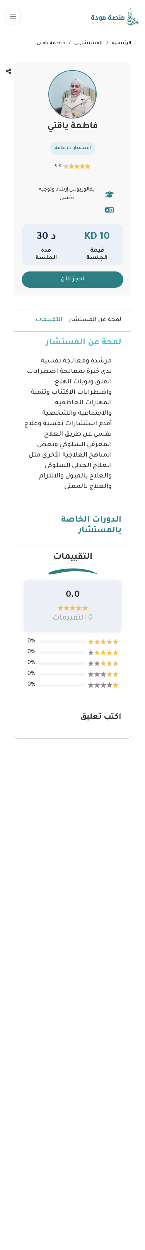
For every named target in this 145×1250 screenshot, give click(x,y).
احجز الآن (72, 279)
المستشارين (88, 43)
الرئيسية (121, 43)
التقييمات (49, 320)
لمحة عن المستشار (95, 320)
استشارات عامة (73, 148)
